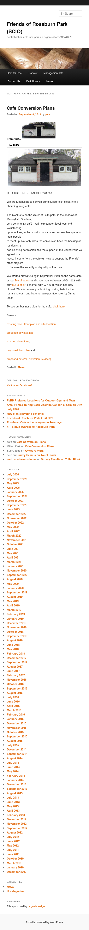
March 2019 (14, 610)
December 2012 (16, 819)
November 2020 (16, 570)
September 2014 (17, 754)
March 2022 (14, 535)
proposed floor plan (18, 350)
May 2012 (13, 845)
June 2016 (13, 701)
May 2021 (13, 553)
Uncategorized (16, 891)
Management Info (53, 73)
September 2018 (17, 636)
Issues (49, 81)
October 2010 (15, 858)
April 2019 (13, 605)
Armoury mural (34, 450)
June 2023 (13, 509)
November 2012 (16, 823)
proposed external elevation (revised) (29, 359)
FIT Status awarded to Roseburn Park (31, 427)
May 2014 (13, 771)
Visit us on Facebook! (19, 385)
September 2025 (17, 479)
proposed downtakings (20, 333)
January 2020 (15, 588)
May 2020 (13, 584)
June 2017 (13, 671)
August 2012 (15, 832)
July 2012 (13, 837)
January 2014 (15, 780)
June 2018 (13, 645)
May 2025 (13, 483)
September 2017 (17, 662)
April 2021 (13, 557)
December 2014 (16, 749)
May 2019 (13, 601)
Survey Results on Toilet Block (36, 455)
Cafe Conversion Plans (31, 108)
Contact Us (14, 81)
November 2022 (16, 518)
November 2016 (16, 679)
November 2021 (16, 540)
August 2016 (15, 693)
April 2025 (13, 487)
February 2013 (16, 815)
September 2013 (17, 789)
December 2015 (16, 723)
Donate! (33, 73)
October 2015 (15, 732)
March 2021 (14, 562)
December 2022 (16, 514)
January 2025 (15, 492)
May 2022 (13, 527)
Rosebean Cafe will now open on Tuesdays (34, 422)
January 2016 (15, 719)
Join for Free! (15, 73)
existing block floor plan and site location (31, 324)
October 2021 (15, 544)
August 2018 (15, 640)
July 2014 (13, 762)
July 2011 (13, 850)
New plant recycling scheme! (25, 414)
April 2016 (13, 706)
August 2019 (15, 597)
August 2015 (15, 741)
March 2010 (14, 863)
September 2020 (17, 575)
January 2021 (15, 566)
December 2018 (16, 623)
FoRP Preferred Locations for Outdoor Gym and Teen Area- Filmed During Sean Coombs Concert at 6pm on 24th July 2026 (44, 404)
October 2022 (15, 522)
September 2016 (17, 688)
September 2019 (17, 592)
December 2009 (16, 872)
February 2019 (16, 614)
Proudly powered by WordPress (44, 922)
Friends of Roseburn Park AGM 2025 (30, 418)
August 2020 (15, 579)
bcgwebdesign (36, 906)
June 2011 (13, 854)
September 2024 (17, 496)
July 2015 (13, 745)
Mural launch (22, 280)
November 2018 (16, 627)
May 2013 (13, 806)
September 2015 (17, 736)
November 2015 (16, 728)
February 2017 (16, 675)
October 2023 (15, 501)
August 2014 (15, 758)
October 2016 (15, 684)
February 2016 (16, 714)
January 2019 (15, 618)
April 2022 (13, 531)
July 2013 (13, 797)
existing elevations (18, 341)
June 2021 (13, 549)
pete (47, 114)
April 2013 (13, 810)
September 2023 (17, 505)
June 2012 (13, 841)
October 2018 (15, 631)
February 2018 (16, 653)
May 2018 (13, 649)
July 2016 (13, 697)
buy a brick (18, 285)
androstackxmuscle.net (21, 459)
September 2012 (17, 828)
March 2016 (14, 710)
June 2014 (13, 767)
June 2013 (13, 802)
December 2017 (16, 658)
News (21, 367)
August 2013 (15, 793)
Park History (33, 81)
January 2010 (15, 867)
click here (58, 306)
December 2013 (16, 784)
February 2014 (16, 776)
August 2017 (15, 666)
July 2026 (13, 474)
